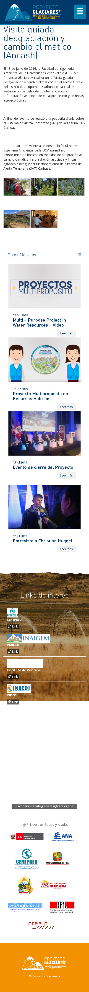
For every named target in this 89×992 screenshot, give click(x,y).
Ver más (79, 255)
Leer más (66, 333)
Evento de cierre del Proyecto (43, 467)
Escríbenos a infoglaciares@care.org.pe (44, 806)
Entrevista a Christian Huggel (42, 540)
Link (14, 626)
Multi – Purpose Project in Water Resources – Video (39, 322)
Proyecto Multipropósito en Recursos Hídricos (40, 396)
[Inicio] (33, 12)
